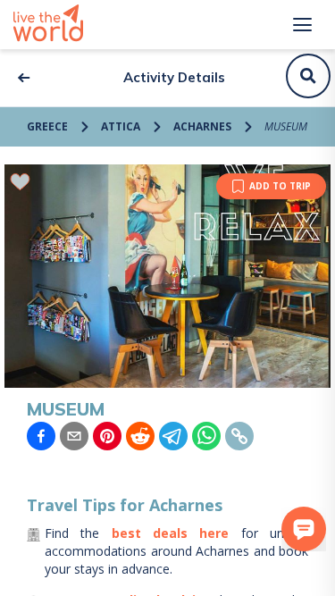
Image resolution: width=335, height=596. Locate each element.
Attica (120, 126)
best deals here (171, 533)
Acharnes (202, 126)
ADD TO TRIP (280, 186)
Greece (47, 126)
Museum (285, 126)
